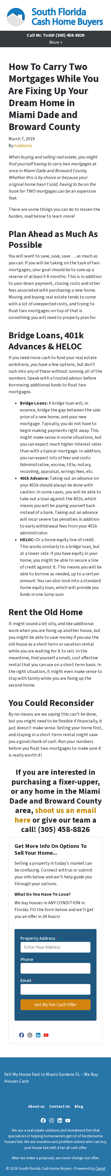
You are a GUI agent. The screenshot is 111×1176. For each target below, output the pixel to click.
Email (27, 980)
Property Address (39, 938)
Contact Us (59, 1106)
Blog (79, 1106)
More (54, 42)
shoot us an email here (55, 815)
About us (36, 1106)
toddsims (23, 146)
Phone (26, 959)
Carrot (100, 1168)
